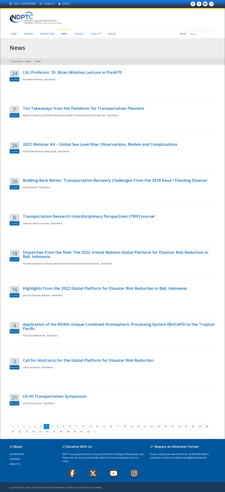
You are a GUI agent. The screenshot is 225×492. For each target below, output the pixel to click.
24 (165, 426)
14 (97, 426)
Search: (183, 33)
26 (179, 426)
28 (193, 426)
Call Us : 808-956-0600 (24, 3)
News (64, 33)
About (94, 33)
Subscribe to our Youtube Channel (205, 4)
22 (152, 426)
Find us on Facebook (193, 4)
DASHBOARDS (17, 454)
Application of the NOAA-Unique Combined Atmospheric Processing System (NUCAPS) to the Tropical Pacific (118, 326)
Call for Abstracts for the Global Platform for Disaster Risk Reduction (88, 360)
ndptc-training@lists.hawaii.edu (190, 457)
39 (68, 431)
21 (145, 426)
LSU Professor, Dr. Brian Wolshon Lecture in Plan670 (72, 72)
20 (138, 426)
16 (111, 426)
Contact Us (49, 3)
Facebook (72, 473)
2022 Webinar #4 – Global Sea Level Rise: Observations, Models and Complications (100, 144)
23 (159, 426)
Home (14, 33)
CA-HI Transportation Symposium (54, 396)
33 (26, 431)
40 (74, 431)
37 (54, 431)
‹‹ (12, 426)
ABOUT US (15, 464)
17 (117, 426)
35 (40, 431)
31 (13, 431)
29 (200, 426)
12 (83, 426)
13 (90, 426)
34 (33, 431)
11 (76, 426)
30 (206, 426)
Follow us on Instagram (211, 4)
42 (88, 431)
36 (47, 431)
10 (69, 426)
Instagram (134, 473)
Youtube (113, 473)
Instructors (47, 33)
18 (124, 426)
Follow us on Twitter (199, 4)
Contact (79, 33)
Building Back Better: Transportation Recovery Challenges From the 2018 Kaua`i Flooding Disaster (115, 180)
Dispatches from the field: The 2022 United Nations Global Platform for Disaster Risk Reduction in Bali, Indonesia (115, 254)
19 (131, 426)
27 (186, 426)
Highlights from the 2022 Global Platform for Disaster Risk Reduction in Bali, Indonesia (105, 288)
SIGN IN (66, 3)
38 (61, 431)
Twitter (93, 473)
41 (81, 431)
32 (20, 431)
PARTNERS (15, 459)
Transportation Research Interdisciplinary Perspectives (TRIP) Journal (89, 216)
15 (104, 426)
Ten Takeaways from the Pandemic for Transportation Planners (83, 108)
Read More (50, 79)
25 (172, 426)
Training (28, 33)
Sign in (111, 33)
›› (94, 431)
